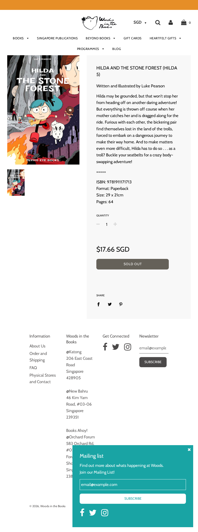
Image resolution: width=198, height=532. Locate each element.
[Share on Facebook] (100, 304)
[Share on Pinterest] (121, 304)
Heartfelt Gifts (163, 38)
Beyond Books (98, 38)
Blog (116, 49)
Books (19, 38)
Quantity (102, 215)
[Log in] (171, 22)
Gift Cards (133, 38)
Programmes (88, 49)
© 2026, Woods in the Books (47, 506)
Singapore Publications (57, 38)
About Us (37, 346)
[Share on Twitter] (110, 304)
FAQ (33, 367)
